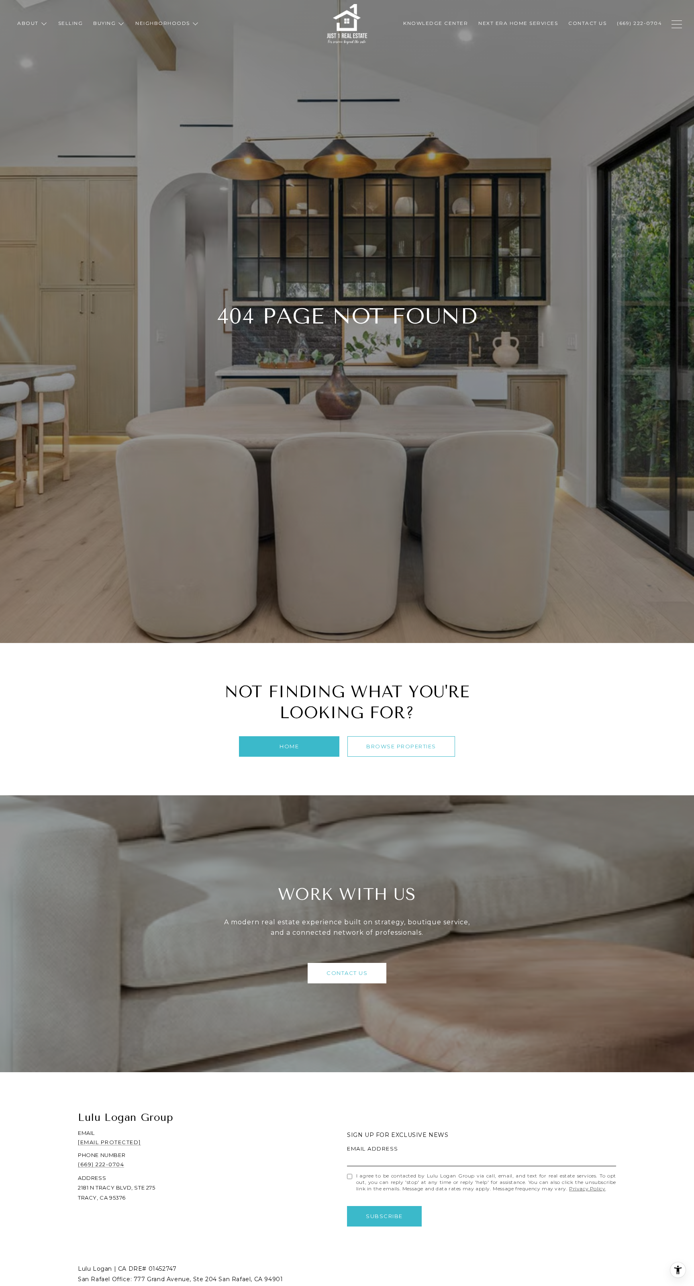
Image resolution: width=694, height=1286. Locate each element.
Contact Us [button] (347, 973)
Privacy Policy (587, 1189)
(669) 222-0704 (101, 1164)
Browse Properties (401, 746)
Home (289, 746)
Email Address (372, 1148)
